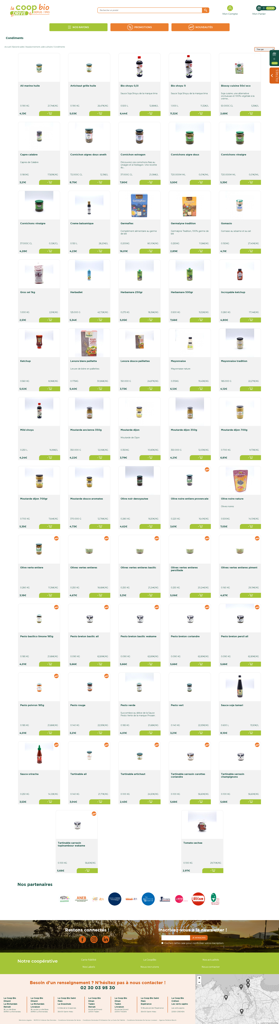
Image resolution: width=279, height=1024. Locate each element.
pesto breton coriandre (185, 636)
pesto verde (128, 705)
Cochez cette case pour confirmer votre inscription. (194, 943)
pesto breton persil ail (234, 636)
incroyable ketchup (233, 292)
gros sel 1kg (27, 292)
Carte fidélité (88, 959)
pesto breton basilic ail (84, 636)
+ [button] (199, 978)
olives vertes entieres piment (239, 567)
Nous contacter (211, 967)
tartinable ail (78, 774)
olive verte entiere (31, 567)
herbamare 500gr (182, 292)
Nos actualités (211, 959)
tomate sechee (192, 842)
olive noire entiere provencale (189, 498)
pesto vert (177, 705)
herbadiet (76, 292)
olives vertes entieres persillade (184, 569)
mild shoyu (27, 429)
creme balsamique (81, 223)
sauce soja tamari (232, 705)
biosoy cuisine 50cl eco (236, 85)
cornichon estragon (133, 154)
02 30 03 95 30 (97, 987)
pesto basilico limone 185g (36, 636)
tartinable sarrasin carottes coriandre (188, 775)
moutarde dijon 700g (234, 429)
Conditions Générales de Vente (69, 1020)
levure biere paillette (83, 361)
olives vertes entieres (83, 567)
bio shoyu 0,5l (129, 85)
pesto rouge (77, 705)
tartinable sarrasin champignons (232, 775)
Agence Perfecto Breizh (167, 1020)
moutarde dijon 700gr (34, 498)
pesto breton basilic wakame (138, 636)
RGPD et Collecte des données (45, 1020)
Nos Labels (89, 967)
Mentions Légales (25, 1020)
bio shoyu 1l (178, 85)
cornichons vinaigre (233, 154)
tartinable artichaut (133, 774)
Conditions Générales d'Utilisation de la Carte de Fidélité (104, 1020)
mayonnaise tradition (234, 361)
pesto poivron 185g (32, 705)
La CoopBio (149, 959)
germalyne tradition (183, 223)
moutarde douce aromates (86, 498)
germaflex (127, 223)
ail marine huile (30, 85)
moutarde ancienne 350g (86, 429)
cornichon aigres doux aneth (88, 154)
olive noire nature (232, 498)
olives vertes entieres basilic (138, 567)
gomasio (226, 223)
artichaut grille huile (83, 85)
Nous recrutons (150, 967)
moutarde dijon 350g (184, 429)
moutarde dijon (130, 429)
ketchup (25, 361)
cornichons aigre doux (185, 154)
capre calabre (28, 154)
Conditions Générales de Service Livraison (142, 1020)
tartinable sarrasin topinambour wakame (71, 844)
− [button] (199, 982)
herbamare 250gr (132, 292)
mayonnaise (178, 361)
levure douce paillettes (135, 361)
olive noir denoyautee (134, 498)
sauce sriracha (29, 774)
